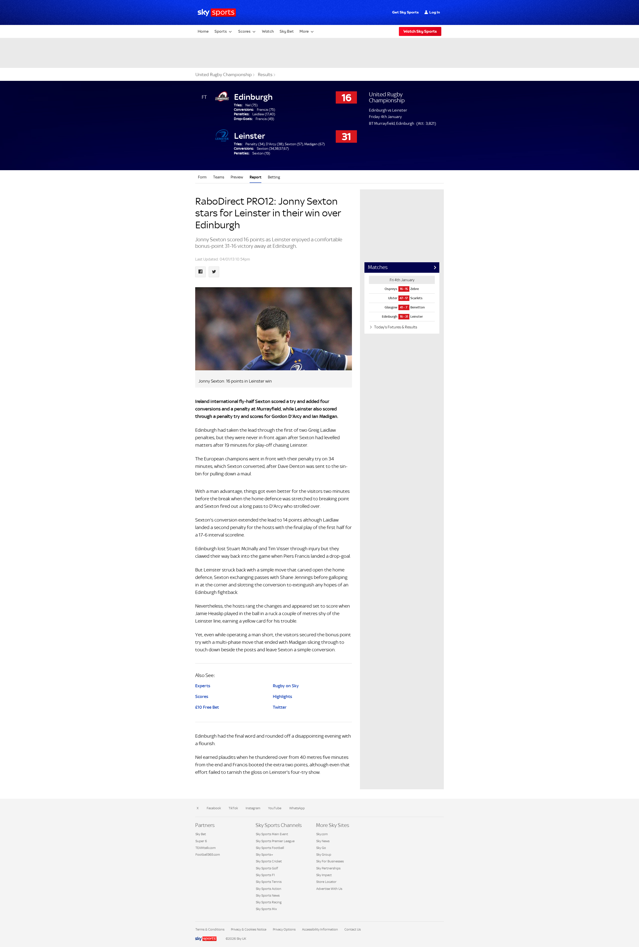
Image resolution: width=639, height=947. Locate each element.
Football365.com (207, 854)
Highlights (282, 696)
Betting (274, 177)
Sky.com (322, 834)
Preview (237, 177)
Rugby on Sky (286, 685)
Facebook (214, 808)
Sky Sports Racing (269, 902)
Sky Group (323, 854)
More (304, 31)
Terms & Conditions (209, 929)
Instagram (253, 808)
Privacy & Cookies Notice (248, 929)
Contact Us (352, 929)
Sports (220, 31)
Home (203, 31)
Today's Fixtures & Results (395, 327)
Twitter (280, 707)
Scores (244, 31)
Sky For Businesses (330, 861)
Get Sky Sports (405, 12)
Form (202, 177)
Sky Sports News (268, 895)
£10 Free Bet (207, 707)
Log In (434, 12)
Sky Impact (324, 875)
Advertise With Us (329, 889)
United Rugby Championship (223, 74)
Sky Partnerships (328, 868)
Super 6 (201, 841)
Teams (218, 177)
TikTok (233, 808)
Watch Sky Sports (420, 31)
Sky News (322, 841)
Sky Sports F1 (265, 875)
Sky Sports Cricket (269, 861)
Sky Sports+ (264, 854)
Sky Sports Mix (266, 909)
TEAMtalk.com (205, 848)
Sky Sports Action (268, 889)
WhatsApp (297, 808)
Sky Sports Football (270, 848)
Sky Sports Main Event (272, 834)
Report (255, 177)
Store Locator (326, 882)
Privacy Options (284, 929)
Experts (202, 685)
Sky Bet (287, 31)
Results (265, 74)
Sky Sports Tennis (269, 882)
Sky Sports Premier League (275, 841)
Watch (268, 31)
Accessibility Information (320, 929)
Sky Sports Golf (267, 868)
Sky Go (321, 848)
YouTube (274, 808)
